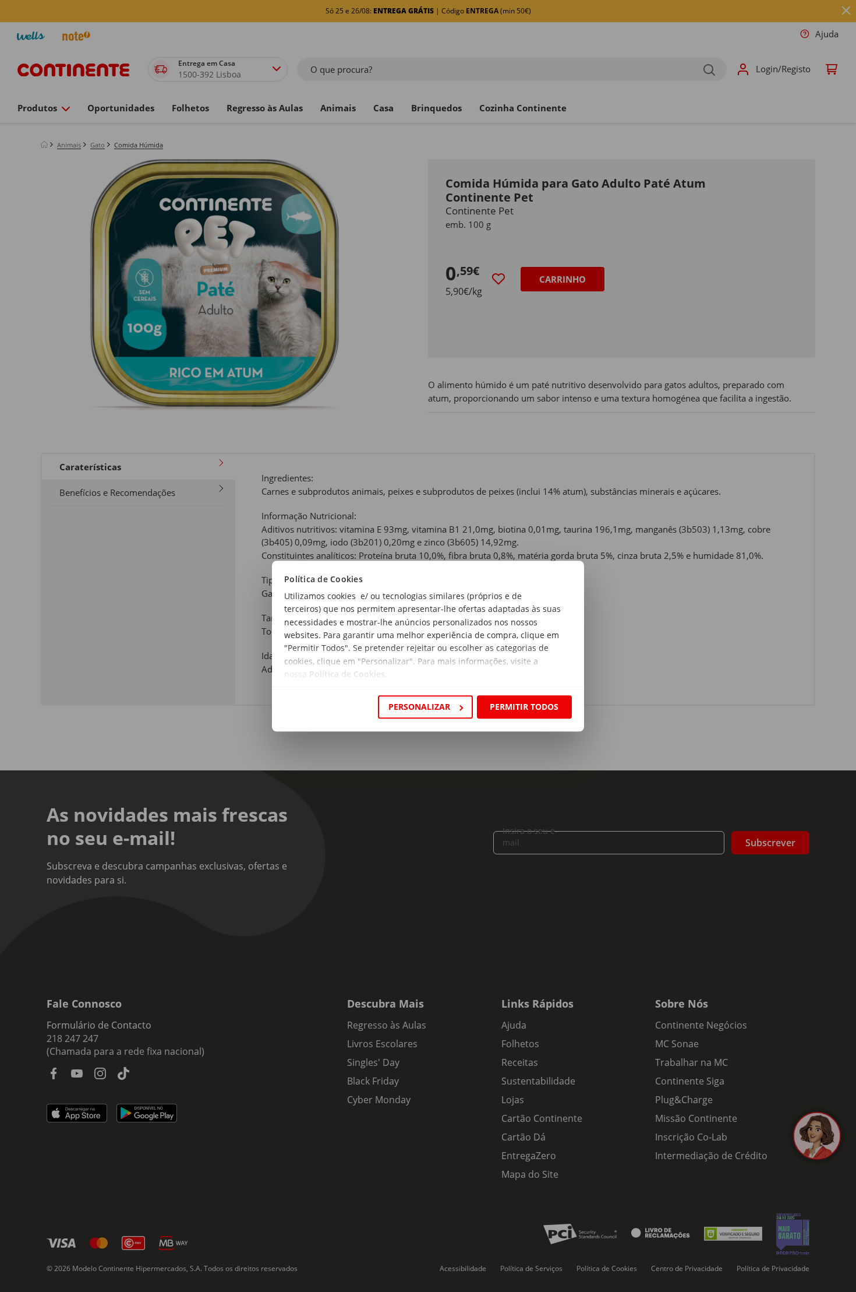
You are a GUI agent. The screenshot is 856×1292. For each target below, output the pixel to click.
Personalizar (419, 706)
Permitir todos (524, 706)
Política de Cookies (347, 674)
